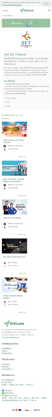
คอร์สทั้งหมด (6, 348)
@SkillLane (9, 392)
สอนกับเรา (6, 366)
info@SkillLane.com (10, 395)
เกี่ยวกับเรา (6, 364)
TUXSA (4, 350)
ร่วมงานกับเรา (7, 368)
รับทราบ (46, 4)
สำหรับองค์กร (7, 353)
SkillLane (8, 390)
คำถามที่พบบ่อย (8, 379)
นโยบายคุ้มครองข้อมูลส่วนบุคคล (11, 337)
